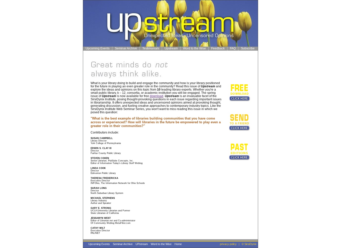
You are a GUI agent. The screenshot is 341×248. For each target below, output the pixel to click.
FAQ (233, 48)
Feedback (218, 48)
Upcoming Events (98, 48)
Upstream (171, 48)
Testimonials (150, 48)
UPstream (142, 244)
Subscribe (248, 48)
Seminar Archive (126, 48)
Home (178, 244)
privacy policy (228, 244)
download (156, 96)
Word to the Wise (194, 48)
